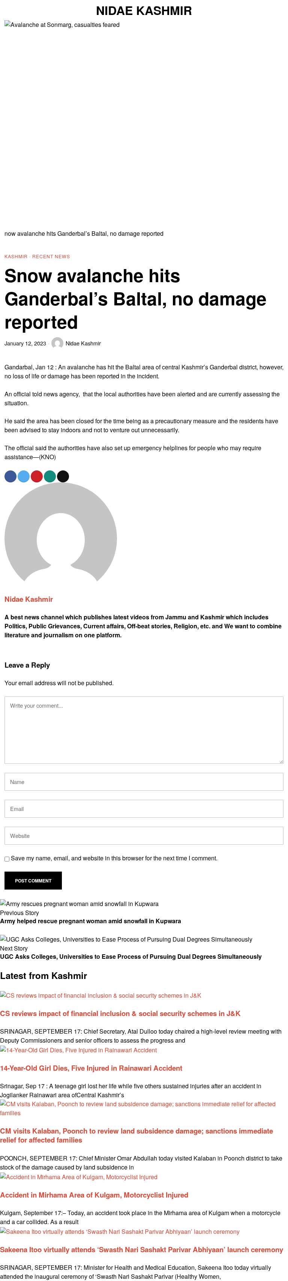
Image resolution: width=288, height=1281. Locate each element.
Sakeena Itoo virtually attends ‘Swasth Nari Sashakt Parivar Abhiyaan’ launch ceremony (141, 1249)
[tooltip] (10, 476)
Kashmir (16, 256)
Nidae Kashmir (83, 343)
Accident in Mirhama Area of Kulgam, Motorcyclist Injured (94, 1195)
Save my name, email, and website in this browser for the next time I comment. (114, 858)
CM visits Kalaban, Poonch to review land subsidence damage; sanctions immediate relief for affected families (136, 1135)
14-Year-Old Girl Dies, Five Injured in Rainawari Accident (91, 1068)
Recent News (51, 256)
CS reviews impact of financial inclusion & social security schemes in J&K (120, 1013)
